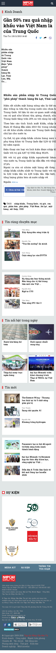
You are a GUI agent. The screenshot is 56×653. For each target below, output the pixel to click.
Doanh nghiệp (9, 646)
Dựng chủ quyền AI (31, 410)
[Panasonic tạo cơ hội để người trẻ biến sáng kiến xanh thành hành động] (12, 445)
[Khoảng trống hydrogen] (12, 423)
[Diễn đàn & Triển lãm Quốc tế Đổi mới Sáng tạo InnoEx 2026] (12, 470)
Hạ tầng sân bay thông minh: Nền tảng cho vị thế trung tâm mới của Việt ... (36, 281)
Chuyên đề (7, 641)
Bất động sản (31, 641)
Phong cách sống (10, 643)
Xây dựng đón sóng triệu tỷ (35, 232)
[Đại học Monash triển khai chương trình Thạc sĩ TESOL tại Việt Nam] (41, 362)
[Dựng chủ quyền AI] (12, 411)
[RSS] (45, 37)
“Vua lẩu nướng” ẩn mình (34, 243)
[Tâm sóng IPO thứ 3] (12, 303)
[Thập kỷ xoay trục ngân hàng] (14, 362)
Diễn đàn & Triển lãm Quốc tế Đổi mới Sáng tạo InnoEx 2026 (36, 472)
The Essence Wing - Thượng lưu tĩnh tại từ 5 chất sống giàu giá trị (35, 400)
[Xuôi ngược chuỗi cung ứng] (41, 331)
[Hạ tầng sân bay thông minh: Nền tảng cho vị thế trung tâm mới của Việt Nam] (12, 279)
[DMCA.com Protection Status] (11, 629)
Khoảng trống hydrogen (34, 422)
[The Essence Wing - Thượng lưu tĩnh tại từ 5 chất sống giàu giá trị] (12, 398)
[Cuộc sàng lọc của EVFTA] (12, 256)
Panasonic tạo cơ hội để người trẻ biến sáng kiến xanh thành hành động (36, 447)
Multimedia (23, 646)
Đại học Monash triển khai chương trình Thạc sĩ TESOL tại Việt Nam (41, 376)
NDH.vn (15, 182)
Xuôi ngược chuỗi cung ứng (39, 343)
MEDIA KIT (10, 567)
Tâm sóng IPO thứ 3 (31, 303)
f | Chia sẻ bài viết (15, 189)
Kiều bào (34, 643)
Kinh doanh (8, 638)
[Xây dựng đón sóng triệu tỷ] (12, 233)
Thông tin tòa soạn (44, 567)
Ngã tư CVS (27, 291)
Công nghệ (21, 638)
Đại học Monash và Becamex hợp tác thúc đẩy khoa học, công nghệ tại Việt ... (36, 459)
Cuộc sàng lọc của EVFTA (34, 255)
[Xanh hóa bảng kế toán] (14, 331)
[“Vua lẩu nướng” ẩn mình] (12, 244)
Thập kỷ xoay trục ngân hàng (13, 374)
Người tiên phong (36, 638)
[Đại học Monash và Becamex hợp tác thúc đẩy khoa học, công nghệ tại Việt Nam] (12, 457)
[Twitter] (41, 37)
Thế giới (24, 643)
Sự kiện (12, 492)
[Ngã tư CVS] (12, 292)
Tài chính (18, 641)
